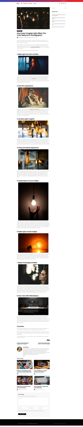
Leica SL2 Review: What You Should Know (58, 26)
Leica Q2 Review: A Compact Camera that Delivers (40, 371)
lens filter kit (34, 78)
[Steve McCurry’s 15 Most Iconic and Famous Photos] (25, 380)
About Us (57, 423)
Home (22, 3)
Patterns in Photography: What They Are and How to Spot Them (24, 371)
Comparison (30, 3)
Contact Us (64, 423)
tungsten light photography (35, 47)
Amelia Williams (21, 37)
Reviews (35, 3)
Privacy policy (60, 423)
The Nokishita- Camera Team (33, 423)
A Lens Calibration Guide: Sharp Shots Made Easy (41, 387)
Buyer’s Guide (26, 3)
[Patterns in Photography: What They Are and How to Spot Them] (25, 364)
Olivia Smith (36, 373)
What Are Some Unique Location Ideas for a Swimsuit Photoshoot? (44, 344)
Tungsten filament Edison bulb (34, 109)
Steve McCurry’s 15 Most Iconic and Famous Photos (24, 387)
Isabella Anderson (20, 373)
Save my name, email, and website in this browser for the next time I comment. (31, 410)
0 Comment (32, 37)
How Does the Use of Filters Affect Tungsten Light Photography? (23, 344)
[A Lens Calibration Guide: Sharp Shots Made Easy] (42, 380)
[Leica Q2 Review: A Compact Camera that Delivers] (42, 364)
